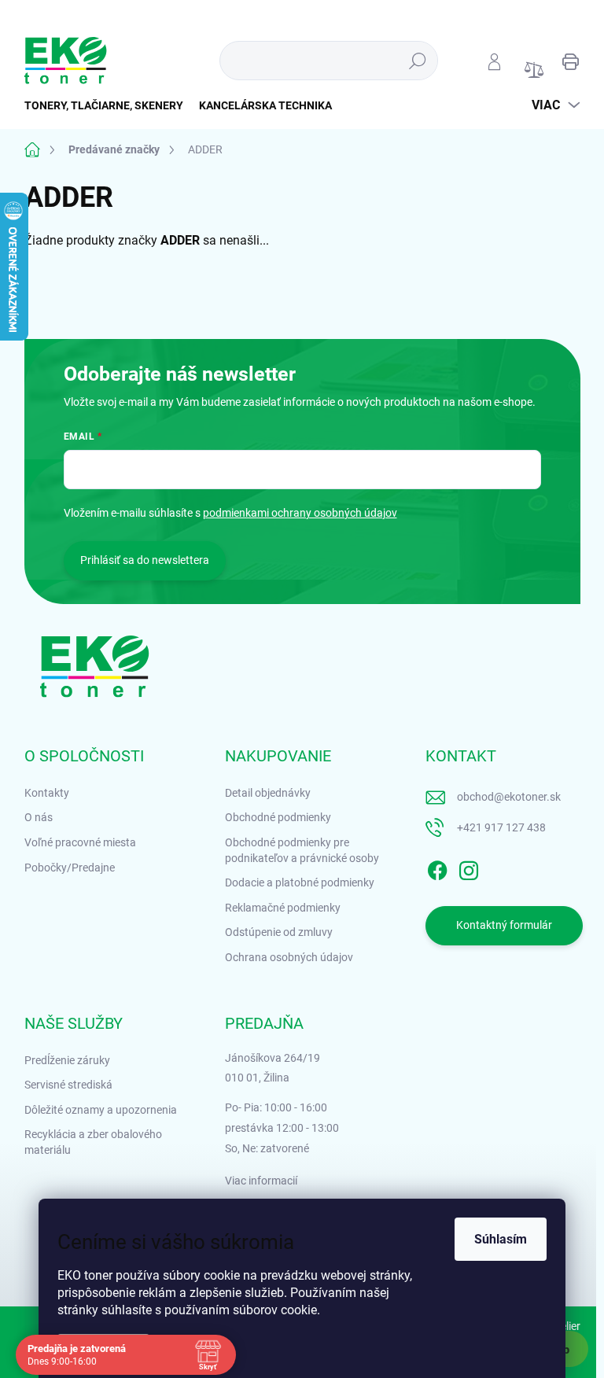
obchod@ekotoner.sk (509, 796)
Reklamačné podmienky (283, 907)
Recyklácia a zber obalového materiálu (93, 1142)
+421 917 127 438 (501, 827)
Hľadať (417, 60)
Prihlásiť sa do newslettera (144, 560)
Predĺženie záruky (67, 1060)
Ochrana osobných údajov (289, 957)
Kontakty (46, 793)
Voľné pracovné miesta (80, 842)
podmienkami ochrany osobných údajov (300, 513)
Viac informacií (261, 1180)
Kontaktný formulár (504, 925)
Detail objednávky (268, 793)
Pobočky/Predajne (69, 867)
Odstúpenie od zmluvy (279, 932)
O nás (38, 817)
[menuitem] (107, 105)
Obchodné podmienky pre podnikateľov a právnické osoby (302, 850)
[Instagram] (469, 867)
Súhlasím (500, 1239)
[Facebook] (437, 867)
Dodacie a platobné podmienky (299, 882)
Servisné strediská (68, 1084)
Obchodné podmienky (278, 817)
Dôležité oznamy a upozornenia (100, 1110)
